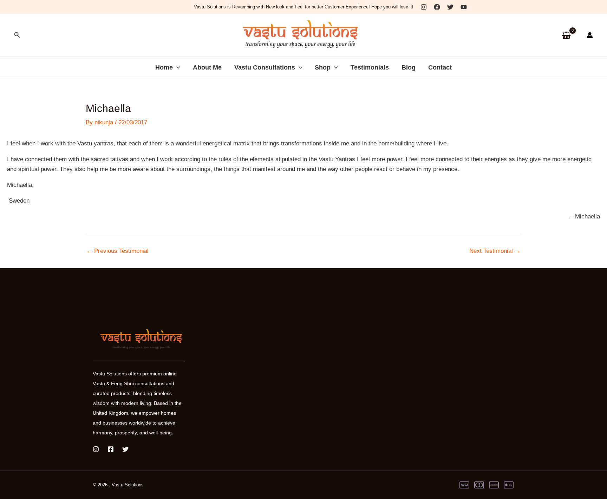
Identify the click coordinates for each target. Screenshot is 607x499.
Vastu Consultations (264, 67)
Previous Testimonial (117, 251)
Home (164, 67)
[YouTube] (464, 7)
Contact (440, 67)
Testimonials (370, 67)
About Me (207, 67)
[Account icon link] (590, 35)
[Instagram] (423, 7)
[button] (17, 35)
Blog (409, 67)
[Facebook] (437, 7)
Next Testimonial (495, 251)
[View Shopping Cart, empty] (566, 35)
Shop (323, 67)
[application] (176, 67)
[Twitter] (450, 7)
